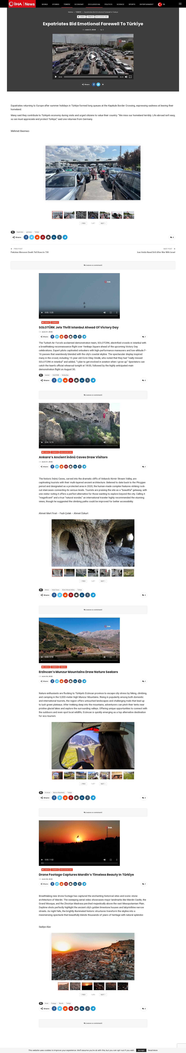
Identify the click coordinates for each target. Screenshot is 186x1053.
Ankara (47, 590)
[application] (93, 56)
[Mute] (126, 77)
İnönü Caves (55, 590)
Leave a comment (93, 265)
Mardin (61, 1003)
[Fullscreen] (130, 77)
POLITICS (108, 4)
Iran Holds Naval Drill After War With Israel (156, 252)
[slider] (91, 76)
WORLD (45, 4)
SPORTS (132, 4)
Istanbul (47, 375)
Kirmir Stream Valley (68, 590)
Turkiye (37, 232)
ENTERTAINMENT (146, 4)
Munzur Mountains (59, 792)
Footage (53, 1003)
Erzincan (47, 792)
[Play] (56, 77)
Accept (141, 1050)
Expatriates (20, 232)
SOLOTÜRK (56, 375)
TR (164, 4)
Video (82, 17)
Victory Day (65, 375)
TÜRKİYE (67, 4)
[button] (93, 57)
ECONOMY (79, 4)
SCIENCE (120, 4)
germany (29, 232)
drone (46, 1003)
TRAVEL (63, 667)
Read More (153, 1050)
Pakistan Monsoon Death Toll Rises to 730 (30, 252)
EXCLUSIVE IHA (94, 4)
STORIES (55, 4)
